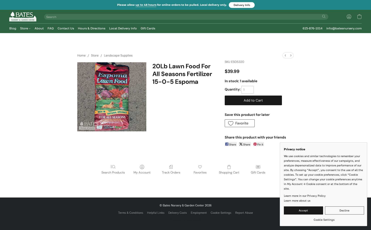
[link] (324, 218)
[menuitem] (285, 55)
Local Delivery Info (123, 28)
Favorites (200, 172)
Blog (12, 28)
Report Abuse (244, 213)
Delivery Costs (177, 213)
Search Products (113, 172)
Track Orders (171, 172)
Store (24, 28)
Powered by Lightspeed (185, 219)
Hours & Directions (91, 28)
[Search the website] (324, 16)
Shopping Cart (229, 172)
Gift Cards (148, 28)
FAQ (51, 28)
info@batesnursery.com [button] (344, 28)
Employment (199, 213)
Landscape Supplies (118, 55)
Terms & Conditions (130, 213)
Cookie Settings (221, 213)
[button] (242, 5)
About (39, 28)
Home (81, 55)
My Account (142, 172)
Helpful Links (155, 213)
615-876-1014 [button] (312, 28)
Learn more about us (297, 200)
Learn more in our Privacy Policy (305, 195)
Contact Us (66, 28)
